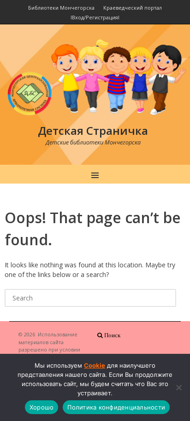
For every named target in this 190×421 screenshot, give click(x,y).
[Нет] (178, 387)
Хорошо (42, 407)
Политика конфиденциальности (116, 407)
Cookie (94, 365)
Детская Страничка (93, 130)
